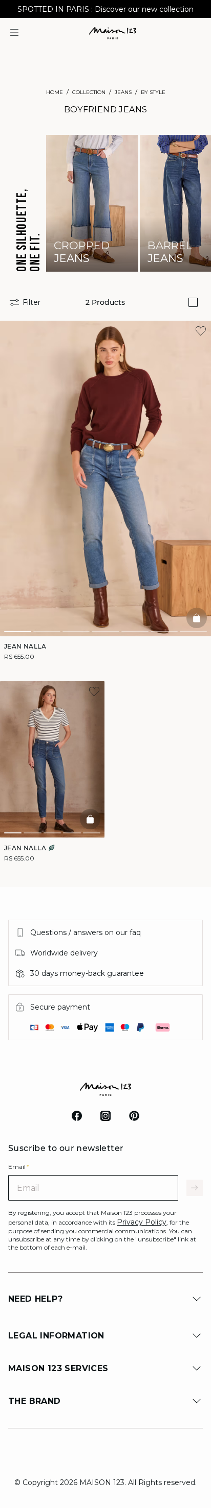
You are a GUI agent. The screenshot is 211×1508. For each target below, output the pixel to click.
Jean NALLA (25, 646)
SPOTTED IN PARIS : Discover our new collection (105, 9)
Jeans (123, 92)
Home (54, 92)
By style (153, 92)
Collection (89, 92)
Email (18, 1166)
